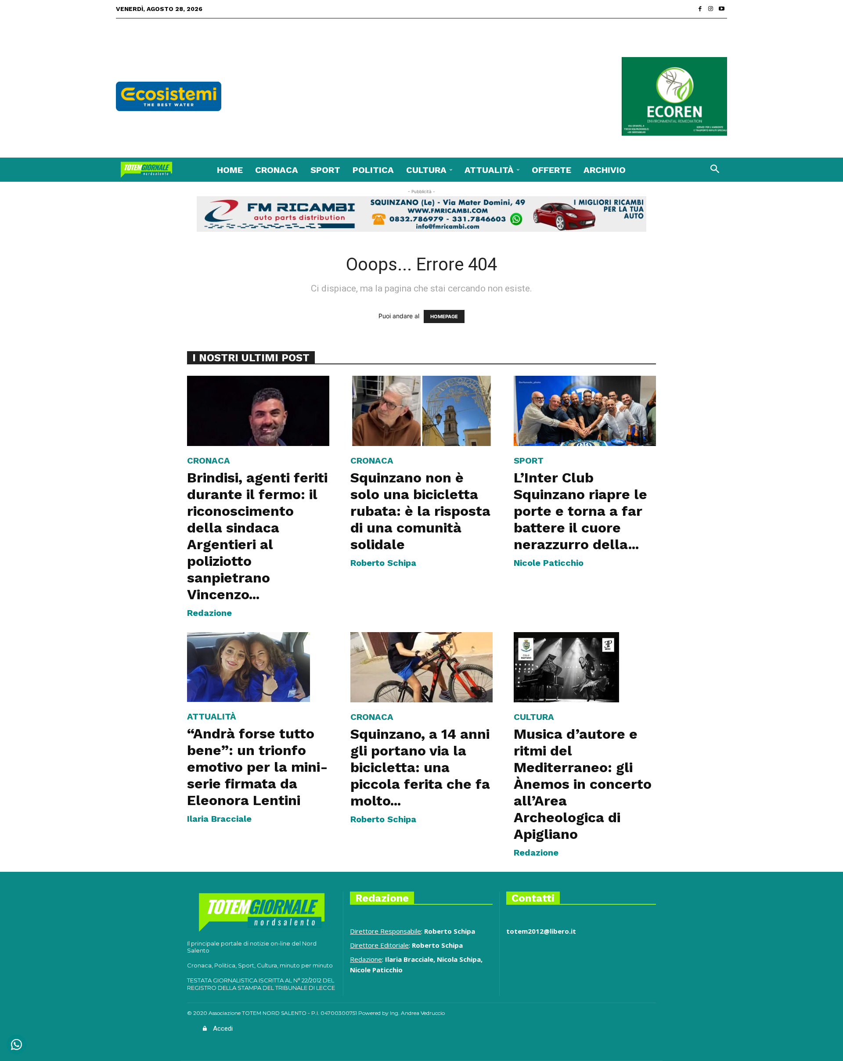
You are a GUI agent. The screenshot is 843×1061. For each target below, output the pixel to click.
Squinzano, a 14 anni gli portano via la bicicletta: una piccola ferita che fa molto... (420, 767)
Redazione (209, 613)
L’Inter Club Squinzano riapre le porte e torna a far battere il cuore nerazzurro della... (580, 511)
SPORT (529, 460)
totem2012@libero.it (541, 931)
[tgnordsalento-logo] (146, 169)
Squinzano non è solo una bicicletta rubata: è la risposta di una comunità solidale (420, 511)
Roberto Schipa (383, 562)
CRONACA (208, 460)
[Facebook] (700, 9)
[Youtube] (721, 9)
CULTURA (534, 717)
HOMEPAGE (444, 316)
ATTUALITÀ (211, 716)
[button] (698, 169)
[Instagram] (711, 9)
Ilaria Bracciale (219, 818)
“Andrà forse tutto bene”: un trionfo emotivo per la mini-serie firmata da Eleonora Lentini (257, 767)
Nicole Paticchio (549, 562)
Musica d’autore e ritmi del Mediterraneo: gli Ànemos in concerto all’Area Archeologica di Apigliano (583, 784)
